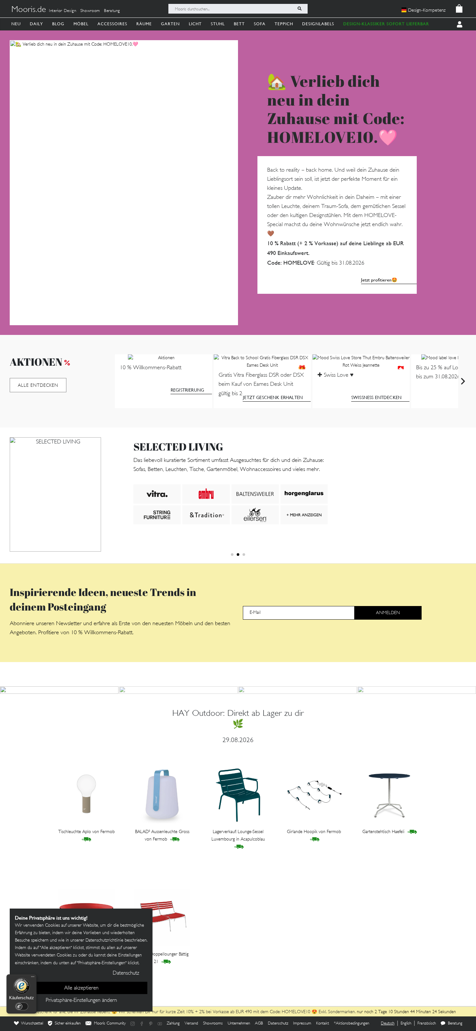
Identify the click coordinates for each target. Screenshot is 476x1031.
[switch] (21, 1006)
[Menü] (33, 978)
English (406, 1023)
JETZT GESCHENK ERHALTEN (273, 397)
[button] (232, 554)
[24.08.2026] (416, 690)
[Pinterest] (150, 1024)
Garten (170, 23)
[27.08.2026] (178, 690)
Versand (191, 1023)
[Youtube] (159, 1024)
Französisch (426, 1023)
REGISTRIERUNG (187, 390)
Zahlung (173, 1023)
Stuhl (218, 23)
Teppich (284, 23)
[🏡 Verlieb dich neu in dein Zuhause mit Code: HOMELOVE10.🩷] (124, 182)
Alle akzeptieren (81, 988)
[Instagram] (132, 1024)
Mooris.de (28, 10)
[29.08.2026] (59, 690)
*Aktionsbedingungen (351, 1023)
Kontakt (322, 1023)
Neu (16, 23)
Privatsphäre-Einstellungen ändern (81, 1000)
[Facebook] (141, 1024)
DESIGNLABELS (318, 23)
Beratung (112, 11)
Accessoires (112, 23)
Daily (36, 23)
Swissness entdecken (376, 397)
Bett (239, 23)
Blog (58, 23)
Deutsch (387, 1023)
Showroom (90, 11)
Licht (195, 23)
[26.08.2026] (297, 690)
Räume (144, 23)
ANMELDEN (388, 613)
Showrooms (213, 1023)
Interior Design (62, 11)
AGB (259, 1023)
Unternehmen (239, 1023)
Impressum (302, 1023)
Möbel (81, 23)
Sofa (260, 23)
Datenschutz (278, 1023)
